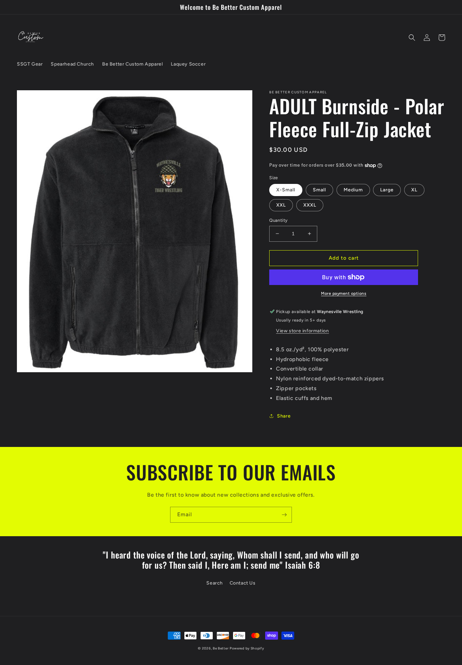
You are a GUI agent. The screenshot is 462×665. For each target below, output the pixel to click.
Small (319, 190)
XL (414, 190)
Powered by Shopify (247, 648)
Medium (353, 190)
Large (387, 190)
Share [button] (284, 416)
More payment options (343, 293)
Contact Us (243, 583)
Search (214, 583)
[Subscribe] (284, 515)
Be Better (220, 648)
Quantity (278, 220)
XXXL (309, 205)
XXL (281, 205)
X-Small (285, 190)
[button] (412, 37)
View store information (302, 331)
